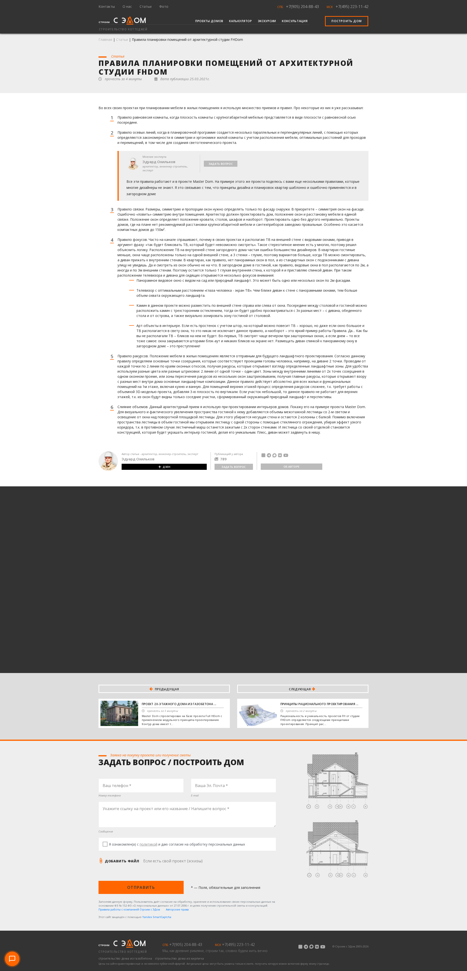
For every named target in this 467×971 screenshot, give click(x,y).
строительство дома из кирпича (179, 958)
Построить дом (347, 21)
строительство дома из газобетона (126, 958)
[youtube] (285, 455)
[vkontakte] (280, 455)
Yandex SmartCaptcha (156, 917)
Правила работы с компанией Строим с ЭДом (129, 909)
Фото (163, 6)
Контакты (107, 6)
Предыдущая (166, 689)
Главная (105, 39)
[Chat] (12, 959)
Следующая (300, 689)
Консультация (294, 21)
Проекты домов (209, 21)
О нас (127, 6)
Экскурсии (267, 21)
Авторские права (177, 909)
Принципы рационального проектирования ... (319, 704)
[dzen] (263, 455)
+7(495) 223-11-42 (352, 6)
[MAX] (274, 455)
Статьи (146, 6)
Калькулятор (240, 21)
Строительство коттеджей (123, 952)
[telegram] (269, 455)
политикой (148, 844)
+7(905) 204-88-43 (302, 6)
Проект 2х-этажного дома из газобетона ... (179, 704)
